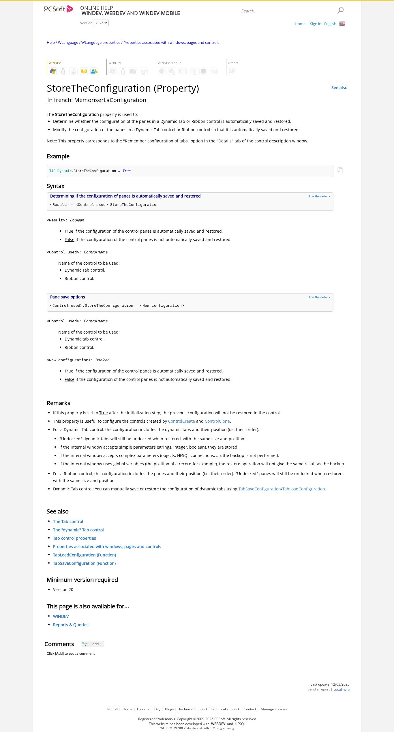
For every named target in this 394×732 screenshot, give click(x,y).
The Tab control (68, 521)
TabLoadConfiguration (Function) (84, 555)
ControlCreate (181, 421)
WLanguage (68, 42)
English (330, 23)
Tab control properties (74, 538)
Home (300, 23)
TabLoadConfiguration (303, 489)
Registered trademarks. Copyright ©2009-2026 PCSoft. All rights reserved (197, 718)
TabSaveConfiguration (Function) (84, 563)
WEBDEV (166, 728)
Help (51, 42)
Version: (87, 22)
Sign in (315, 23)
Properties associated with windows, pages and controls (171, 42)
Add (95, 643)
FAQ (157, 709)
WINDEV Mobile (185, 728)
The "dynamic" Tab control (78, 529)
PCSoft (112, 709)
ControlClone (217, 421)
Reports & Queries (71, 624)
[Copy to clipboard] (340, 171)
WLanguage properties (100, 42)
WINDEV (61, 616)
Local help (341, 689)
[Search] (340, 10)
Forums (143, 709)
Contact (250, 709)
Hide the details (319, 196)
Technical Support (193, 709)
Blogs (169, 709)
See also (339, 87)
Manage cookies (274, 709)
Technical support (225, 709)
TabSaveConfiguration (260, 489)
